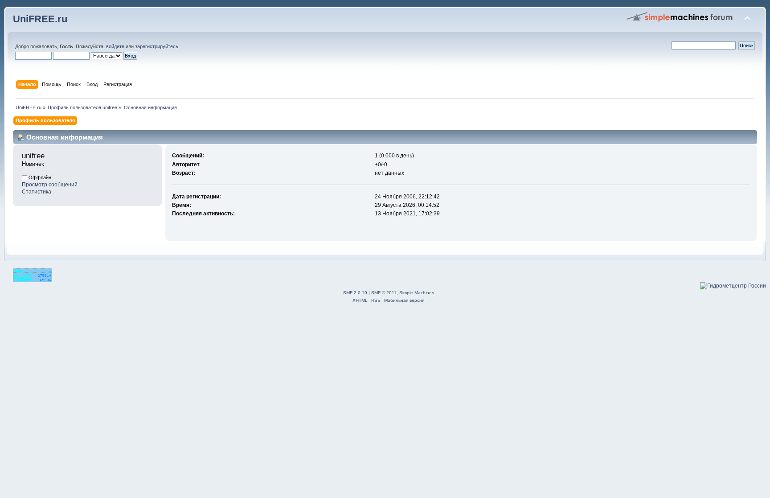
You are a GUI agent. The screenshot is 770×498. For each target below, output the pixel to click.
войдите (115, 46)
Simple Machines (416, 292)
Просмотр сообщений (50, 184)
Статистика (36, 192)
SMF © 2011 (384, 292)
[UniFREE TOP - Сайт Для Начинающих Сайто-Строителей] (32, 280)
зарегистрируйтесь (156, 46)
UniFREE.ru (40, 19)
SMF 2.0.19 (355, 292)
